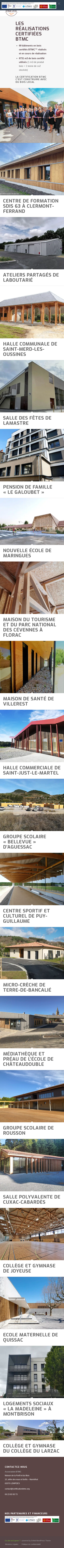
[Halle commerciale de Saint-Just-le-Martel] (32, 736)
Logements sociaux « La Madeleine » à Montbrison (28, 1409)
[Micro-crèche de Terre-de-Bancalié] (32, 953)
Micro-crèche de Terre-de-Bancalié (27, 987)
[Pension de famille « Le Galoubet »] (32, 455)
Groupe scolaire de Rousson (28, 1130)
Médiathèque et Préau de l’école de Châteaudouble (28, 1059)
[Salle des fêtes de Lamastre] (32, 386)
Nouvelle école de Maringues (27, 553)
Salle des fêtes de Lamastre (27, 420)
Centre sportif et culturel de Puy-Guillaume (26, 916)
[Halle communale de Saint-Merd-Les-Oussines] (32, 312)
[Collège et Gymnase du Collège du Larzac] (32, 1430)
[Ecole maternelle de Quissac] (32, 1303)
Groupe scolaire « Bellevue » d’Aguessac (24, 842)
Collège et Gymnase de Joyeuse (29, 1268)
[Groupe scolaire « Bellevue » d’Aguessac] (32, 805)
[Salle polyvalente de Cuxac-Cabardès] (32, 1165)
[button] (59, 3)
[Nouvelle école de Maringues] (32, 521)
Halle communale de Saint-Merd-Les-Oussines (30, 349)
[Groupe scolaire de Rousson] (32, 1096)
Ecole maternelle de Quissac (30, 1337)
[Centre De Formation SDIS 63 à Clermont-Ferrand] (32, 169)
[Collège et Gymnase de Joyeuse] (32, 1234)
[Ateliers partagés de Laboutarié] (32, 243)
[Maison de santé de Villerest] (32, 667)
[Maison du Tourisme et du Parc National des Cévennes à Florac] (32, 588)
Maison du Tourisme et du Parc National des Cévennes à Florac (29, 627)
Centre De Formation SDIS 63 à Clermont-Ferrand (31, 206)
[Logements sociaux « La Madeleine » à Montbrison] (32, 1372)
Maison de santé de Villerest (28, 701)
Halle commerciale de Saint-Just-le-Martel (32, 770)
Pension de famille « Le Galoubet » (27, 489)
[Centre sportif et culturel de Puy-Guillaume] (32, 879)
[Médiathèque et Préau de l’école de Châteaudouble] (32, 1022)
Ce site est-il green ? (12, 1541)
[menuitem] (12, 1544)
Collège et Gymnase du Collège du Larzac (31, 1448)
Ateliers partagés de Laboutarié (31, 277)
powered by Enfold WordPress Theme (36, 1541)
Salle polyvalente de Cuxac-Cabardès (31, 1199)
